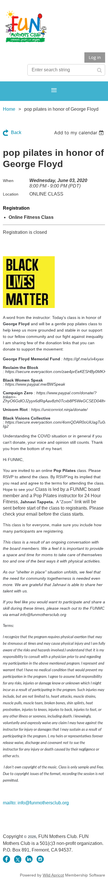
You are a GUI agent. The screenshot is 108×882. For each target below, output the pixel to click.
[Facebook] (6, 859)
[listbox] (79, 132)
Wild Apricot (53, 875)
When (8, 180)
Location (10, 194)
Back (16, 132)
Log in (95, 57)
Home (9, 109)
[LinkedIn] (29, 859)
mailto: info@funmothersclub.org (36, 802)
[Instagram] (40, 859)
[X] (17, 859)
